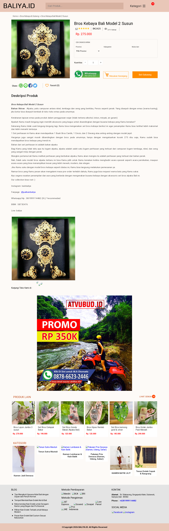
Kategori (135, 6)
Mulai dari (135, 47)
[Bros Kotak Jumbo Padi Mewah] (145, 412)
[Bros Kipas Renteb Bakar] (96, 412)
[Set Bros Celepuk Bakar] (47, 412)
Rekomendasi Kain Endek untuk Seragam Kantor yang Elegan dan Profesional (31, 505)
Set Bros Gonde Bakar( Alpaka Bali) (70, 428)
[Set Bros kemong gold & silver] (121, 412)
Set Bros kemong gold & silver (119, 428)
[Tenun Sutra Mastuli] (48, 447)
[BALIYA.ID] (19, 6)
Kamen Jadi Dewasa (23, 475)
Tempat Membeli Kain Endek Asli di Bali (30, 500)
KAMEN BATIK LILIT (121, 473)
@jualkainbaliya (28, 192)
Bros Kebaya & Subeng (29, 16)
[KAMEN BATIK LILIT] (121, 458)
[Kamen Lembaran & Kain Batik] (72, 448)
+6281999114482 (128, 500)
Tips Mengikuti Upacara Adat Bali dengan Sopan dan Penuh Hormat (31, 495)
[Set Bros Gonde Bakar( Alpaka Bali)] (72, 412)
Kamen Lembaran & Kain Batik (72, 455)
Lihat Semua (145, 396)
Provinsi (79, 47)
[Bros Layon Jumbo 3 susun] (23, 412)
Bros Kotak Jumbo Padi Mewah (144, 428)
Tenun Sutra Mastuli (48, 452)
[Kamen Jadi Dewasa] (23, 459)
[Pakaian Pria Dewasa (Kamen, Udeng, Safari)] (97, 448)
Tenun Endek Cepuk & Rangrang (145, 472)
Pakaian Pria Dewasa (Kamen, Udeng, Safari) (97, 456)
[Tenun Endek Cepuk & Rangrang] (146, 457)
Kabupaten (107, 47)
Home (15, 16)
